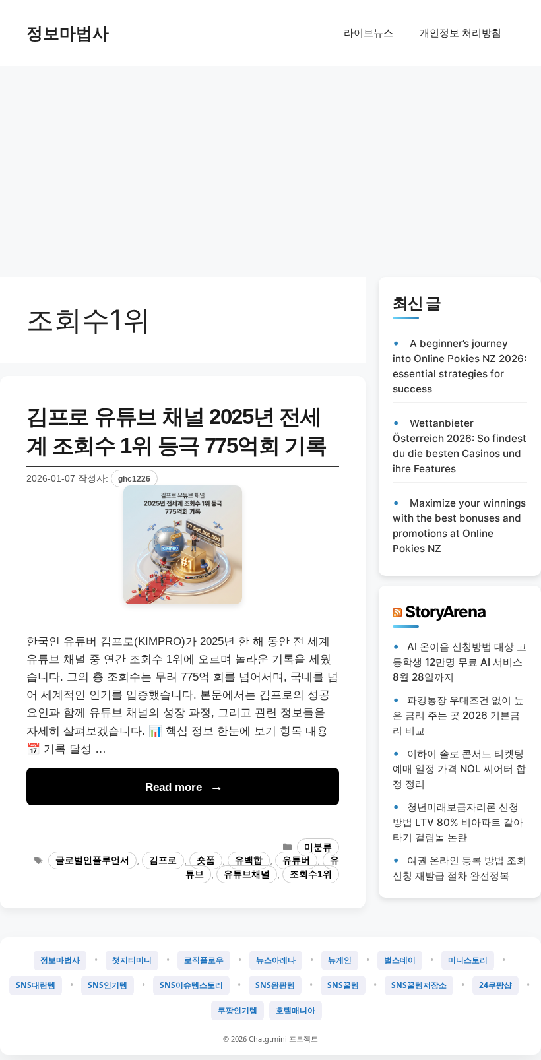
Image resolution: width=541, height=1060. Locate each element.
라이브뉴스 (368, 32)
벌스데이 (400, 960)
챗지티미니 (132, 960)
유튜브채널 (247, 874)
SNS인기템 (107, 985)
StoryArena (445, 611)
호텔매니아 (295, 1010)
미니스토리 (468, 960)
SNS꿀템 (343, 985)
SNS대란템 (35, 985)
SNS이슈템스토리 (191, 985)
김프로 (163, 860)
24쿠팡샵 (495, 985)
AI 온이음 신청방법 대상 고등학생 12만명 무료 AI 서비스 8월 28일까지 (459, 661)
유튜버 (296, 860)
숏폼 (206, 860)
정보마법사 (67, 33)
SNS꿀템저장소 (419, 985)
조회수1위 (311, 874)
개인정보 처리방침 (460, 32)
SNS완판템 (275, 985)
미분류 (318, 847)
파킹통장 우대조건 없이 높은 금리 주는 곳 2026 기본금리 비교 (458, 715)
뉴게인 (340, 960)
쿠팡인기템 (237, 1010)
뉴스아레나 (276, 960)
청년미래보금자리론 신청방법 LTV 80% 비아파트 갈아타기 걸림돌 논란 (458, 822)
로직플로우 (204, 960)
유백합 (249, 860)
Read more (173, 787)
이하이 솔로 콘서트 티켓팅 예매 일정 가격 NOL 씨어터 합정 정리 (459, 768)
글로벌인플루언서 (92, 860)
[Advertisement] (270, 165)
